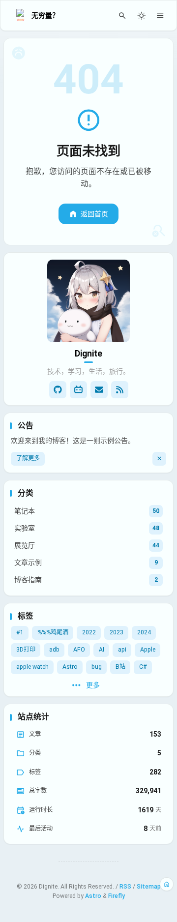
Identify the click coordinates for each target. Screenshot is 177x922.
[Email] (99, 389)
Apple (147, 649)
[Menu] (160, 15)
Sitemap (149, 886)
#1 (20, 632)
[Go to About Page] (88, 301)
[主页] (167, 884)
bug (96, 666)
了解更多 (28, 458)
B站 (120, 666)
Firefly (116, 895)
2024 (144, 632)
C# (143, 666)
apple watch (32, 666)
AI (101, 649)
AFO (79, 649)
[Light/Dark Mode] (141, 15)
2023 (116, 632)
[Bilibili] (78, 389)
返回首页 (94, 214)
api (122, 649)
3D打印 (25, 649)
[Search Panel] (122, 15)
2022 (89, 632)
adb (54, 649)
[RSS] (119, 389)
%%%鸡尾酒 (52, 632)
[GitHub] (57, 389)
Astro (70, 666)
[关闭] (159, 459)
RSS (125, 886)
